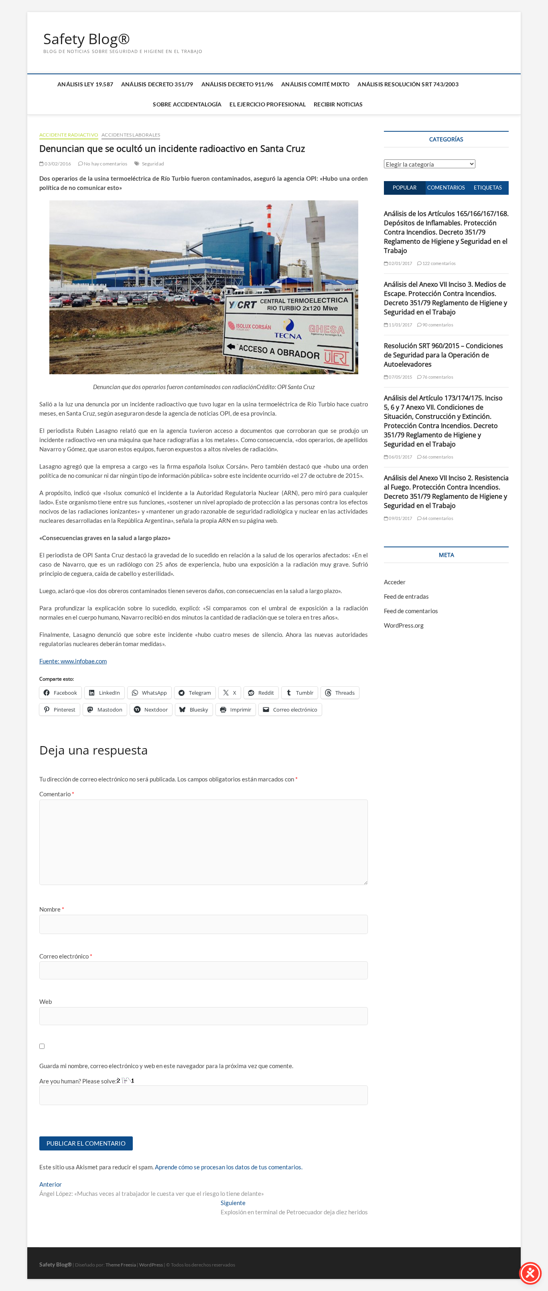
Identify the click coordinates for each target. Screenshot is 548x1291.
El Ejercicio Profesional (267, 104)
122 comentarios (439, 263)
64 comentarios (437, 518)
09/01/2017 (400, 518)
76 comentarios (437, 376)
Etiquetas (488, 187)
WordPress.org (404, 625)
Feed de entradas (406, 596)
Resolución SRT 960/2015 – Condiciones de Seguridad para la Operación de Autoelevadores (443, 355)
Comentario (56, 793)
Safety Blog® (86, 39)
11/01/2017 (400, 324)
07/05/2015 (400, 376)
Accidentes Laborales (130, 135)
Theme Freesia (121, 1265)
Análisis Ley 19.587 (85, 84)
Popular (404, 187)
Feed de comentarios (411, 610)
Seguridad (153, 164)
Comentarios (446, 187)
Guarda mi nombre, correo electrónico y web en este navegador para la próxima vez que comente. (166, 1065)
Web (45, 1001)
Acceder (395, 581)
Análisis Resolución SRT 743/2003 (407, 84)
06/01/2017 (400, 456)
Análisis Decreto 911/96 (237, 84)
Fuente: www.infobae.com (73, 661)
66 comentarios (437, 456)
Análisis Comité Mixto (315, 84)
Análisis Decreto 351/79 (157, 84)
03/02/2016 (57, 164)
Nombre (51, 909)
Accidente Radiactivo (68, 135)
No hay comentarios (105, 164)
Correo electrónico (65, 956)
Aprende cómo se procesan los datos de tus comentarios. (228, 1167)
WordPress (151, 1265)
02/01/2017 (400, 263)
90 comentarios (437, 324)
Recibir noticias (338, 104)
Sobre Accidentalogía (187, 104)
